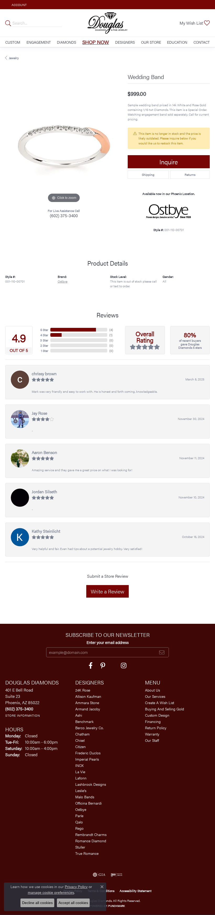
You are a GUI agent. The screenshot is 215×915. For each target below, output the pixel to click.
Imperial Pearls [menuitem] (87, 759)
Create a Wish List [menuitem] (159, 702)
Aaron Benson (44, 452)
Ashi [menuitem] (78, 715)
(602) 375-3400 (64, 215)
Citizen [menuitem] (80, 746)
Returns (190, 174)
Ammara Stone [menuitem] (87, 702)
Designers (125, 42)
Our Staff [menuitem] (152, 740)
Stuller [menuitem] (80, 847)
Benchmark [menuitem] (84, 721)
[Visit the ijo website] (116, 875)
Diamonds (66, 42)
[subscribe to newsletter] (162, 652)
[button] (18, 4)
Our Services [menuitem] (155, 696)
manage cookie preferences (51, 892)
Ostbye (62, 281)
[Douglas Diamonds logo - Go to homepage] (107, 23)
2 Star (44, 345)
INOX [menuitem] (79, 765)
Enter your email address (108, 642)
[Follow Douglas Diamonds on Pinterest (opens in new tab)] (103, 666)
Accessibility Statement (136, 890)
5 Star (44, 329)
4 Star (44, 335)
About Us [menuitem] (152, 690)
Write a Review (107, 591)
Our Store (151, 42)
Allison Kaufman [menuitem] (88, 696)
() (111, 329)
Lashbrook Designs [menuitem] (90, 784)
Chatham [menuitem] (82, 734)
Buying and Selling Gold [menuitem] (164, 708)
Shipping (148, 174)
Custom (12, 42)
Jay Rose (39, 413)
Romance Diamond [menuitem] (90, 840)
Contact (202, 42)
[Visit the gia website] (99, 875)
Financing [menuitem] (153, 721)
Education (177, 42)
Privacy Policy (76, 887)
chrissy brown (44, 374)
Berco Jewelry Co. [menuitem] (89, 727)
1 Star (44, 350)
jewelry (14, 57)
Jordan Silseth (44, 492)
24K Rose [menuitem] (82, 690)
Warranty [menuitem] (152, 734)
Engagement (38, 42)
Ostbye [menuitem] (80, 809)
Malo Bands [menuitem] (84, 796)
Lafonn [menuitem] (81, 778)
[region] (63, 145)
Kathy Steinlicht (46, 531)
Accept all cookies (73, 903)
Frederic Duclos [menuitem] (87, 752)
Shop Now (95, 42)
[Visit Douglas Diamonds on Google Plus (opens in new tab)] (123, 666)
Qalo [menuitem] (79, 821)
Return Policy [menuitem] (155, 727)
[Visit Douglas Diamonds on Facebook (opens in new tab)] (90, 666)
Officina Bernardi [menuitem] (88, 803)
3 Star (44, 340)
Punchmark (116, 906)
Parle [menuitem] (79, 815)
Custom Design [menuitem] (157, 715)
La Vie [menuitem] (80, 771)
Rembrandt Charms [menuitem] (90, 834)
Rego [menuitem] (79, 828)
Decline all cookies (37, 903)
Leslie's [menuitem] (80, 790)
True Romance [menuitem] (87, 853)
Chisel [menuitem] (80, 740)
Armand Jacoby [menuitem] (87, 708)
